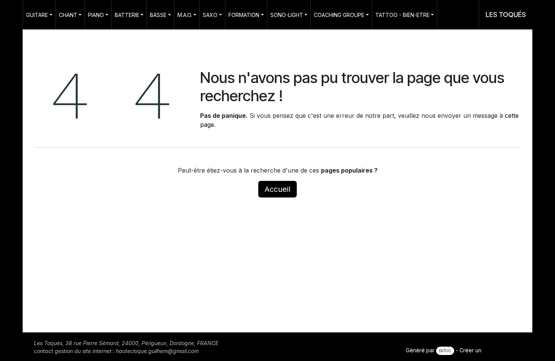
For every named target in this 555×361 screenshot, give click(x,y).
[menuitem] (39, 14)
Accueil (277, 189)
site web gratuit (502, 350)
